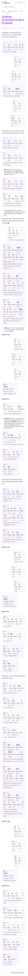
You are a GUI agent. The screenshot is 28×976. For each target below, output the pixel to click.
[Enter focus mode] (24, 2)
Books (3, 11)
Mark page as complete (17, 972)
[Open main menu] (15, 2)
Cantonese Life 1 (12, 11)
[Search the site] (18, 2)
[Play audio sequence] (3, 28)
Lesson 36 (7, 13)
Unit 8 (21, 11)
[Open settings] (21, 2)
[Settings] (23, 28)
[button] (6, 42)
